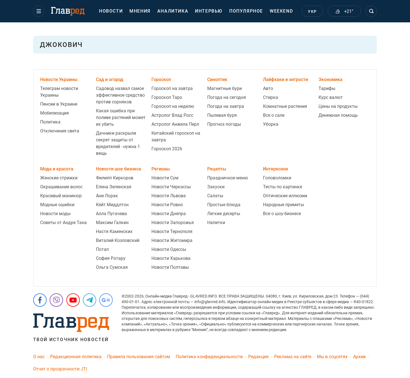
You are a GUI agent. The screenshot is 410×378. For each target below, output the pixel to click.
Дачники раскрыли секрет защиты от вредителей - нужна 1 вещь (118, 143)
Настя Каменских (114, 231)
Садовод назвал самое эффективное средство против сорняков (120, 95)
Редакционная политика (76, 356)
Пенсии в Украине (58, 104)
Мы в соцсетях (332, 356)
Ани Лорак (107, 195)
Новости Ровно (167, 204)
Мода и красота (56, 169)
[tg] (89, 300)
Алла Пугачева (111, 213)
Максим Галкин (112, 222)
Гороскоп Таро (166, 97)
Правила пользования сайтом (138, 356)
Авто (268, 88)
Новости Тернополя (171, 231)
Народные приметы (283, 204)
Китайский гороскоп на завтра (175, 136)
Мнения (140, 11)
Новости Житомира (171, 240)
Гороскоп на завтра (172, 88)
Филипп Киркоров (114, 177)
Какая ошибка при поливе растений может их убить (121, 117)
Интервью (209, 11)
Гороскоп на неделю (172, 106)
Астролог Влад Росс (172, 115)
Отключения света (59, 131)
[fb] (40, 300)
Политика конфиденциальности (209, 356)
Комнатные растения (285, 106)
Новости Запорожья (172, 222)
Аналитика (172, 11)
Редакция (258, 356)
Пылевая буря (222, 115)
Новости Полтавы (170, 267)
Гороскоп (161, 79)
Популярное (246, 11)
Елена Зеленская (113, 186)
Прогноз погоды (224, 124)
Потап (102, 249)
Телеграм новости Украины (59, 92)
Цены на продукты (338, 106)
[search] (371, 11)
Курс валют (331, 97)
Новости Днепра (168, 213)
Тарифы (327, 88)
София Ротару (111, 258)
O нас (39, 356)
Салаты (215, 195)
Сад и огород (109, 79)
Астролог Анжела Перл (175, 124)
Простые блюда (223, 204)
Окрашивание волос (61, 186)
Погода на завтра (225, 106)
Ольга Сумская (112, 267)
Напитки (216, 222)
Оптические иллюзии (285, 195)
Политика (50, 122)
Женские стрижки (59, 177)
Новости (111, 11)
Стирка (270, 97)
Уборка (270, 124)
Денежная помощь (338, 115)
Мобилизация (54, 113)
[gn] (106, 300)
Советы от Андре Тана (63, 222)
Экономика (331, 79)
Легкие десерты (223, 213)
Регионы (160, 169)
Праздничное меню (227, 177)
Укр (312, 11)
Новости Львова (168, 195)
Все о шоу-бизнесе (282, 213)
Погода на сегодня (226, 97)
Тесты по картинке (282, 186)
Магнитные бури (224, 88)
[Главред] (68, 11)
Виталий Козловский (117, 240)
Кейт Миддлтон (112, 204)
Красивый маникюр (61, 195)
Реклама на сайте (292, 356)
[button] (38, 11)
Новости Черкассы (171, 186)
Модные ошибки (57, 204)
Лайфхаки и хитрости (285, 79)
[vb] (56, 300)
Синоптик (217, 79)
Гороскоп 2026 (166, 148)
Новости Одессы (168, 249)
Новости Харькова (170, 258)
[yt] (73, 300)
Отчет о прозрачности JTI (60, 369)
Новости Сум (165, 177)
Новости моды (55, 213)
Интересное (275, 169)
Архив (359, 356)
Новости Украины (59, 79)
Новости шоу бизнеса (118, 169)
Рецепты (216, 169)
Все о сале (273, 115)
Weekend (281, 11)
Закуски (216, 186)
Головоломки (277, 177)
